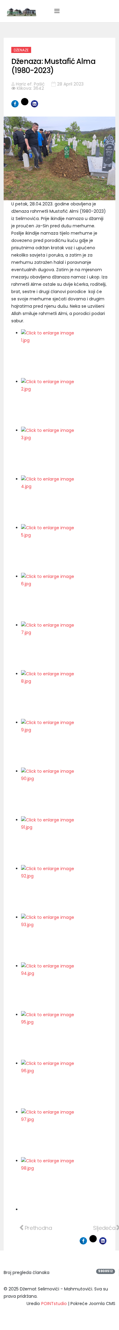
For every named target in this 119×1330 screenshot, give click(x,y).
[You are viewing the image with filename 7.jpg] (64, 645)
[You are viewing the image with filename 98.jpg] (64, 1181)
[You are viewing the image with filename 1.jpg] (64, 353)
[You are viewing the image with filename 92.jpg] (64, 889)
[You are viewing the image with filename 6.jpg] (64, 597)
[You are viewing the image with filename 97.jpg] (64, 1132)
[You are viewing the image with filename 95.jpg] (64, 1035)
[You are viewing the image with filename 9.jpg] (64, 743)
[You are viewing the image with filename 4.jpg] (64, 499)
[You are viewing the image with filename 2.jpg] (64, 402)
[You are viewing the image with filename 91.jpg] (64, 840)
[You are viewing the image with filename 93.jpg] (64, 938)
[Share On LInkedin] (34, 103)
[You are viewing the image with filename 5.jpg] (64, 548)
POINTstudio (54, 1303)
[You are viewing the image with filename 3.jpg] (64, 451)
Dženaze (21, 50)
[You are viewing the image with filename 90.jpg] (64, 792)
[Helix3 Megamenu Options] (57, 11)
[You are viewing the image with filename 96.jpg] (64, 1084)
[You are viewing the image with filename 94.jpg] (64, 986)
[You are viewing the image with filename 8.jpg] (64, 694)
